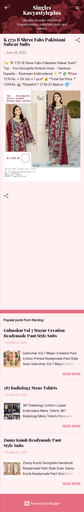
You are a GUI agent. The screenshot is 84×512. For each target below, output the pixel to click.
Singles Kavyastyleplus (42, 10)
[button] (77, 40)
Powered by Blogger (45, 503)
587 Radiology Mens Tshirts (30, 388)
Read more (71, 374)
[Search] (77, 9)
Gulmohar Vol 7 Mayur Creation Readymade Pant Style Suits (34, 333)
